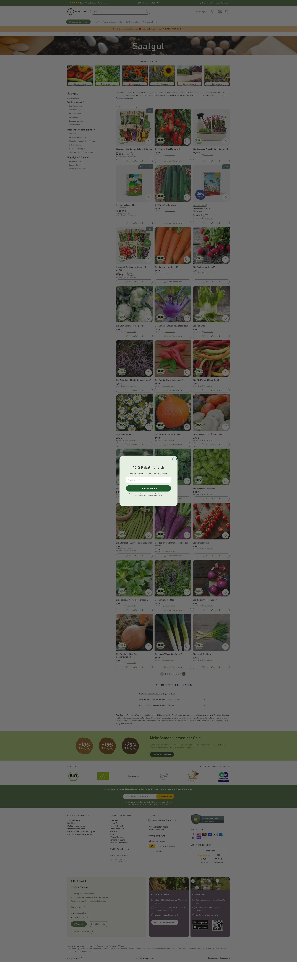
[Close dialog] (175, 459)
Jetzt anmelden (148, 488)
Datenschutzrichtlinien (146, 493)
